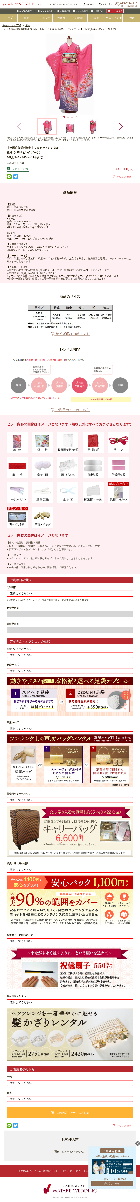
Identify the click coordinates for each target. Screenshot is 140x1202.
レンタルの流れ (47, 11)
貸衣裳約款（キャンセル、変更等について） (39, 1170)
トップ (9, 18)
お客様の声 (65, 11)
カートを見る (115, 11)
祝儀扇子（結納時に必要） (21, 934)
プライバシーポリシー (72, 1170)
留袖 (26, 18)
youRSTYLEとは (27, 11)
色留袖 (61, 18)
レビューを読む (18, 168)
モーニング (44, 18)
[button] (120, 126)
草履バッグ (13, 722)
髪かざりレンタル (16, 995)
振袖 (96, 18)
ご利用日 (11, 587)
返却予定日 (13, 623)
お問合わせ (99, 11)
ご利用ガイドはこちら (70, 409)
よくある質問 (82, 11)
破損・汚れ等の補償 (17, 863)
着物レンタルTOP (11, 25)
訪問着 (79, 18)
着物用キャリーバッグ (19, 793)
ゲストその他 (114, 18)
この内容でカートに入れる (70, 1113)
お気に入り (106, 4)
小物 (131, 18)
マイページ (89, 4)
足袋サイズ (13, 664)
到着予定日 (13, 607)
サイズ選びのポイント (70, 333)
